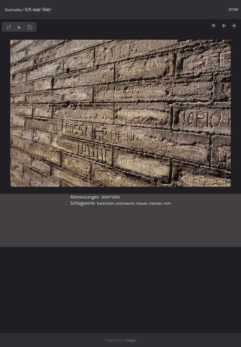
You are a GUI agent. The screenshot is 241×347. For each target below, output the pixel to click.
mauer (142, 203)
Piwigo (130, 340)
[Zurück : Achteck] (224, 25)
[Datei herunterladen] (30, 27)
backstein (105, 203)
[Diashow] (19, 27)
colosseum (125, 203)
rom (167, 203)
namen (155, 203)
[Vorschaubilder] (213, 25)
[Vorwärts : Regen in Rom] (234, 25)
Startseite (13, 9)
